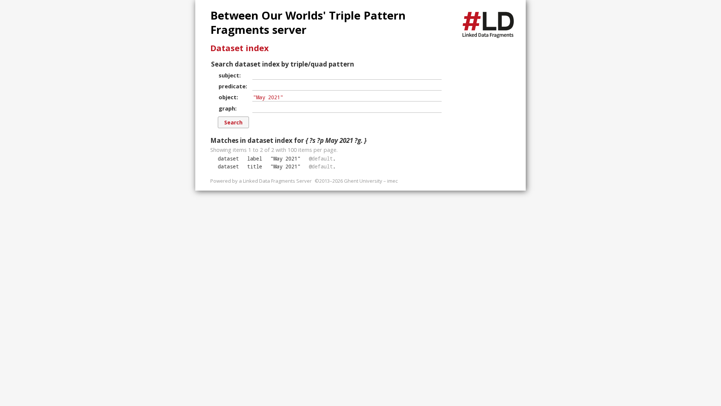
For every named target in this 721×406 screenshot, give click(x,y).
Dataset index (239, 47)
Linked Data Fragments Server (277, 180)
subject (229, 75)
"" (285, 158)
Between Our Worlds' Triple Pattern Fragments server (308, 22)
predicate (232, 86)
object (228, 97)
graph (227, 108)
